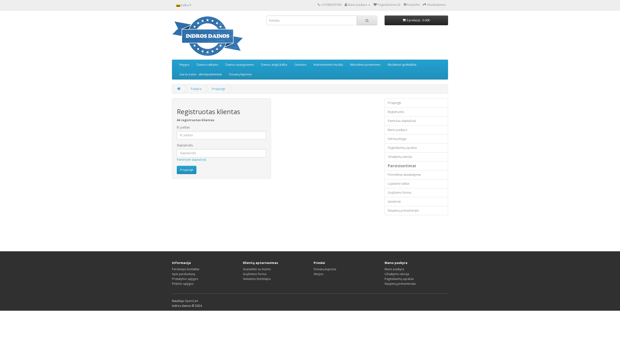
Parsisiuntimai (402, 165)
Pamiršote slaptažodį (191, 160)
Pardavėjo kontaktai (185, 269)
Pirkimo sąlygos (183, 284)
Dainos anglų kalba (274, 65)
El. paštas (183, 127)
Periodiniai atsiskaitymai (404, 175)
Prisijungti (218, 89)
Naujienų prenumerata (403, 210)
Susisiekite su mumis (257, 269)
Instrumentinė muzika (328, 65)
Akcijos (318, 274)
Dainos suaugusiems (239, 65)
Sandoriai (394, 201)
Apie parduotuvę (183, 274)
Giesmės (300, 65)
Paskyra (196, 89)
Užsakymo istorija (397, 274)
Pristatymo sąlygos (185, 279)
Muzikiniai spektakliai (402, 65)
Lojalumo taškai (398, 184)
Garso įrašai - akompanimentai (200, 74)
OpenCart (191, 301)
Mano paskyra (397, 130)
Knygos (184, 65)
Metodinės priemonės (365, 65)
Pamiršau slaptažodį (402, 121)
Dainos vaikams (207, 65)
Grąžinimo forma (399, 192)
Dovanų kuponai (240, 74)
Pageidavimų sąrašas (402, 148)
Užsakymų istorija (400, 157)
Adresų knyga (397, 139)
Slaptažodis (185, 145)
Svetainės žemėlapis (257, 279)
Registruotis (396, 112)
